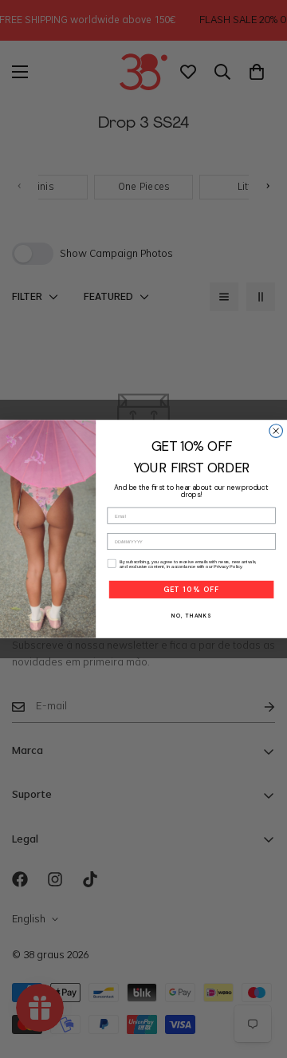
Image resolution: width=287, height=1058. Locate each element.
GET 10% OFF (191, 589)
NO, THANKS (191, 616)
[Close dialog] (276, 431)
